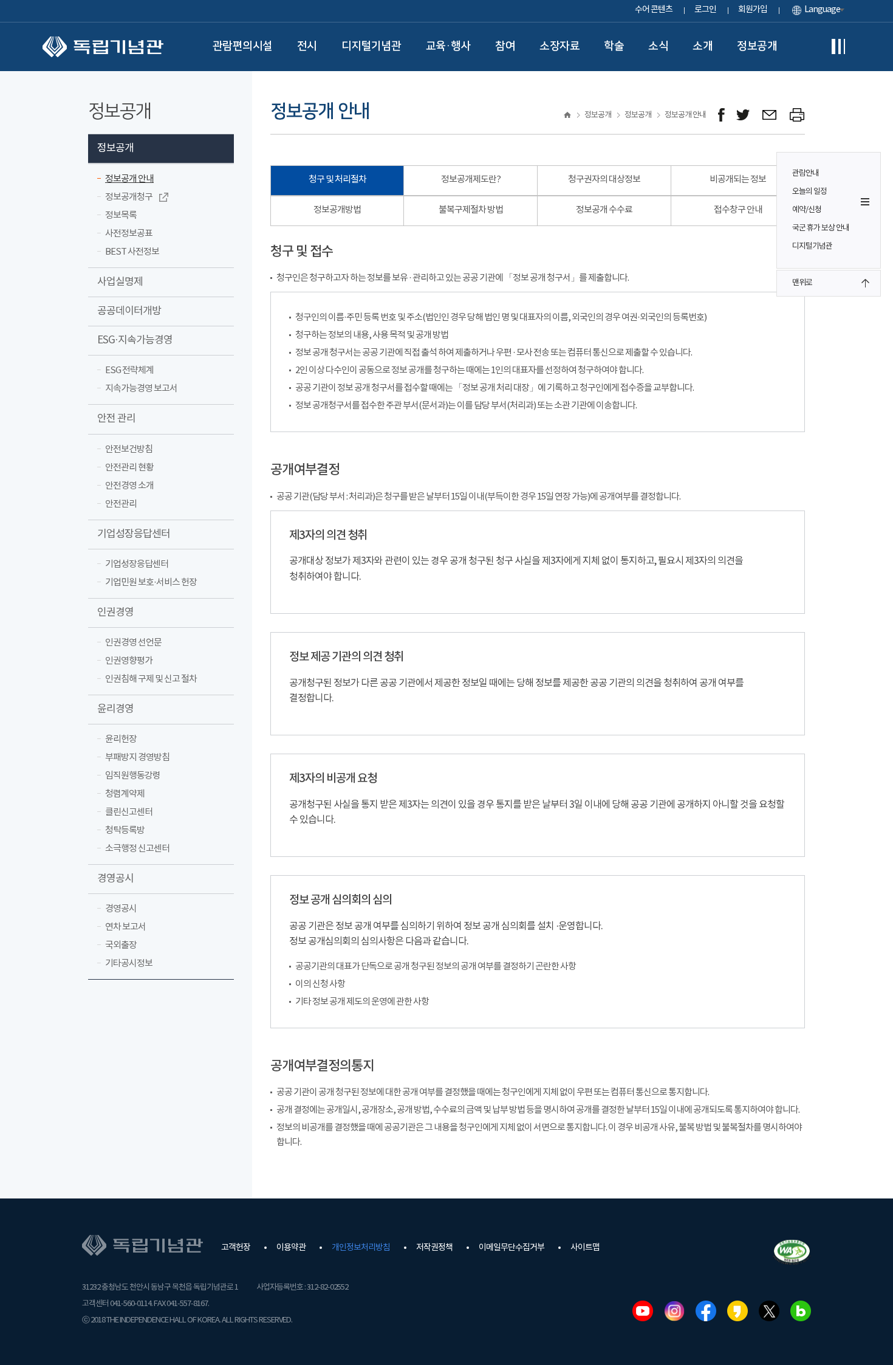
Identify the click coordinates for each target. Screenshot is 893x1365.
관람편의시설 (243, 46)
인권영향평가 (128, 661)
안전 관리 (116, 419)
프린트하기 (797, 115)
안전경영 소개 (129, 486)
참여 (505, 46)
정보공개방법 (337, 210)
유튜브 (642, 1311)
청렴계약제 (125, 794)
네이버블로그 (800, 1311)
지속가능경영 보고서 (141, 388)
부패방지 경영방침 (137, 757)
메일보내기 (770, 115)
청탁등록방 (125, 830)
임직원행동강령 (132, 776)
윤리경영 (115, 709)
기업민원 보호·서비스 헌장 (151, 582)
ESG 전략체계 (129, 370)
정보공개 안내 (129, 179)
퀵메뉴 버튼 (865, 202)
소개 (703, 46)
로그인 (705, 10)
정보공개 (757, 46)
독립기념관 (103, 46)
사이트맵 (585, 1248)
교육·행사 (448, 46)
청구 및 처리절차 (337, 179)
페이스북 (706, 1311)
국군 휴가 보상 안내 (820, 228)
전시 (307, 46)
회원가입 (752, 10)
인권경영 (115, 613)
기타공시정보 (128, 963)
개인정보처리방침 (361, 1248)
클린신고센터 (128, 812)
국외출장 (121, 945)
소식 (658, 46)
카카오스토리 (737, 1311)
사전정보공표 (128, 234)
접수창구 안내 (738, 210)
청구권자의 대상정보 (604, 179)
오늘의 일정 (809, 191)
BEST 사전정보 (132, 252)
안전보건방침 (128, 449)
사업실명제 (120, 282)
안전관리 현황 (129, 467)
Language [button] (822, 10)
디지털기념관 (371, 46)
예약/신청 (806, 210)
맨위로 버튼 (865, 283)
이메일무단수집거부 (511, 1248)
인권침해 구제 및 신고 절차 (151, 679)
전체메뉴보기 (838, 47)
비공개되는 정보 (738, 179)
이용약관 (291, 1248)
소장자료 (559, 46)
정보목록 (121, 215)
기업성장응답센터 (133, 534)
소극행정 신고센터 (137, 849)
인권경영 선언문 (133, 643)
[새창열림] (721, 115)
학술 (614, 46)
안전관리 (121, 504)
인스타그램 (674, 1311)
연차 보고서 (125, 927)
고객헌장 (235, 1248)
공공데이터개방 (129, 311)
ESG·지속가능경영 (135, 340)
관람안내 (805, 173)
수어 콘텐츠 (653, 10)
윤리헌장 (121, 739)
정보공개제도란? (471, 179)
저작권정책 (434, 1248)
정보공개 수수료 (604, 210)
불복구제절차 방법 (471, 210)
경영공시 (115, 879)
